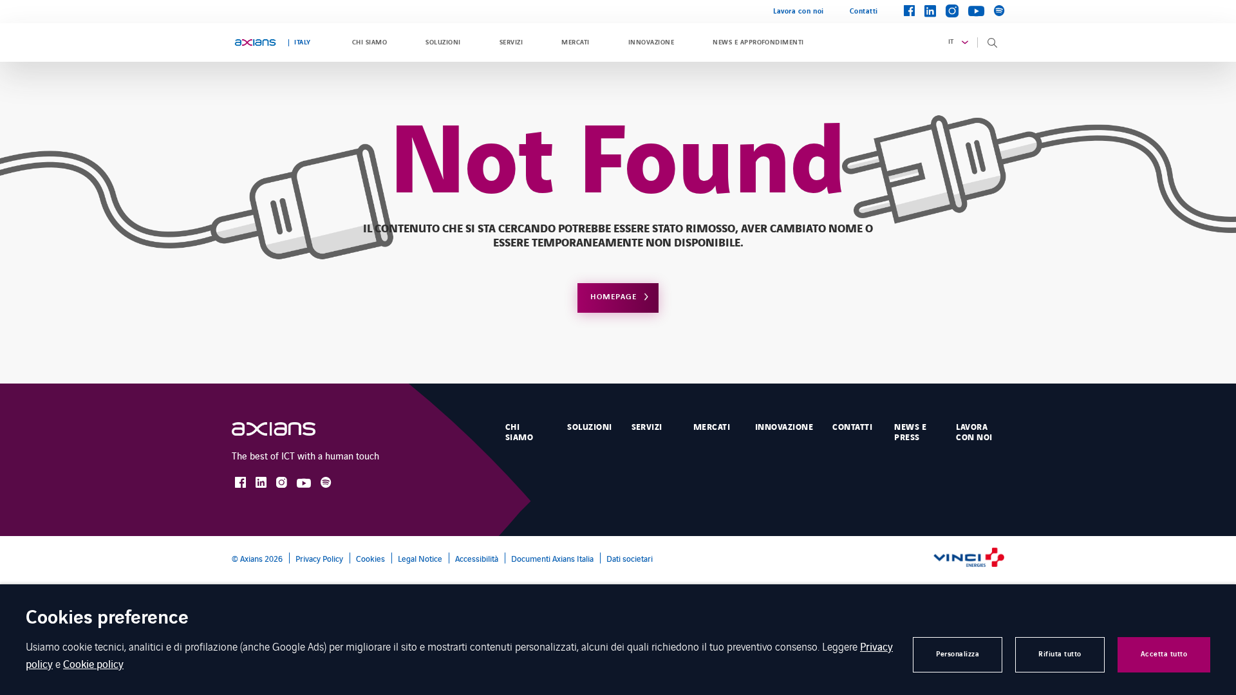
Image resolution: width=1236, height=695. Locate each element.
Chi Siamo (519, 432)
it (951, 41)
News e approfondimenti (758, 42)
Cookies (370, 558)
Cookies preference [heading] (107, 619)
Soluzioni (443, 42)
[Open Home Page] (286, 429)
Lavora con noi (798, 11)
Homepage (613, 297)
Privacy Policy (319, 558)
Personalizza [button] (957, 654)
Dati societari (629, 558)
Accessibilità (476, 558)
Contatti (864, 11)
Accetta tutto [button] (1164, 654)
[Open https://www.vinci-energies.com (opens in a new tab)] (968, 558)
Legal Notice (420, 558)
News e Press (910, 432)
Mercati (575, 42)
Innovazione (651, 42)
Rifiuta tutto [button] (1060, 654)
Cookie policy (93, 663)
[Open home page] (255, 42)
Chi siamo (369, 42)
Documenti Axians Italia (552, 558)
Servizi (511, 42)
